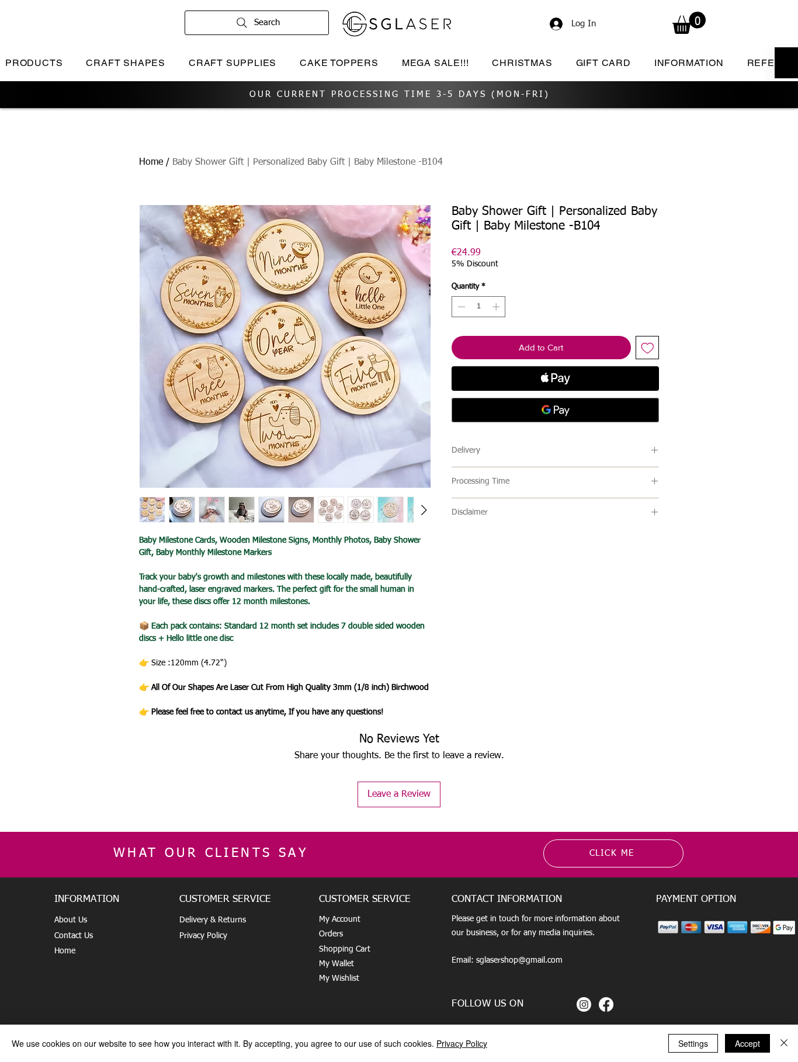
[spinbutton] (478, 307)
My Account (339, 919)
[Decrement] (460, 307)
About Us (70, 920)
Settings (693, 1043)
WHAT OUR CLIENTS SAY (210, 853)
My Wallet (336, 964)
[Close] (784, 1043)
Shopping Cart (344, 949)
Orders (331, 934)
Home (151, 162)
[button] (689, 23)
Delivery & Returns (212, 920)
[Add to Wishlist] (648, 348)
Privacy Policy (203, 936)
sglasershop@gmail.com (519, 960)
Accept (747, 1043)
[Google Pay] (555, 410)
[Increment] (497, 307)
